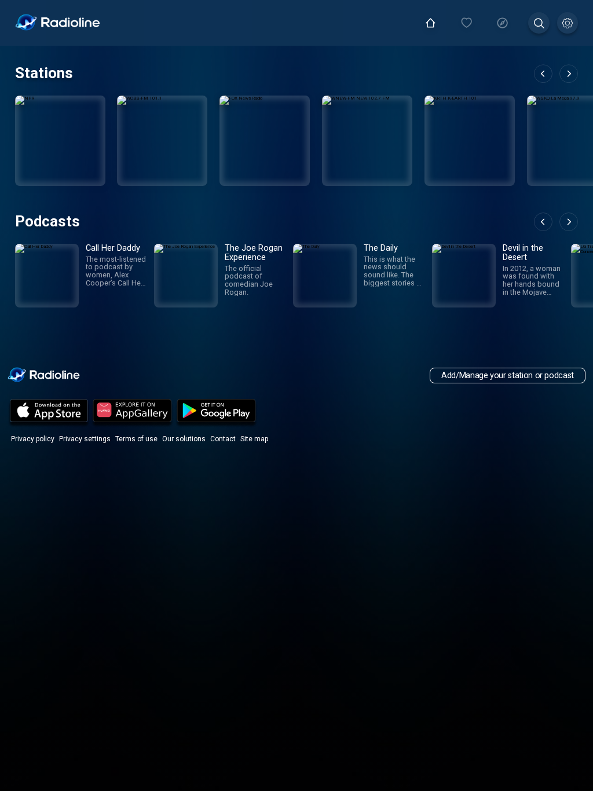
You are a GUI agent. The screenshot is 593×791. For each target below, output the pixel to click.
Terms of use (136, 439)
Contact (223, 439)
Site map (254, 439)
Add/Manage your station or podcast (507, 375)
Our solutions (184, 439)
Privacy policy (32, 439)
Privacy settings (85, 439)
